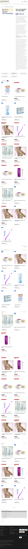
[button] (7, 80)
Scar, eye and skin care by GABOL (7, 511)
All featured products (23, 311)
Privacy (1, 531)
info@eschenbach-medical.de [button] (14, 533)
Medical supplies (5, 518)
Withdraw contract (2, 535)
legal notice (1, 533)
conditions (1, 532)
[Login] (25, 2)
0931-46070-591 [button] (13, 532)
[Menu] (1, 4)
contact (1, 534)
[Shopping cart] (27, 2)
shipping (1, 530)
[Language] (22, 2)
